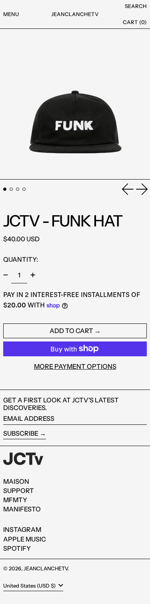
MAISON (16, 481)
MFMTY (15, 500)
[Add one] (32, 275)
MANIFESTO (22, 509)
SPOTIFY (17, 548)
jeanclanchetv (75, 14)
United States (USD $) (30, 586)
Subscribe (20, 433)
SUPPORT (18, 491)
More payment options (75, 366)
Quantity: (20, 259)
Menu (11, 14)
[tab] (4, 189)
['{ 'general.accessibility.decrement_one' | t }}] (5, 275)
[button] (136, 6)
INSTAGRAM (22, 529)
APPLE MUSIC (24, 539)
